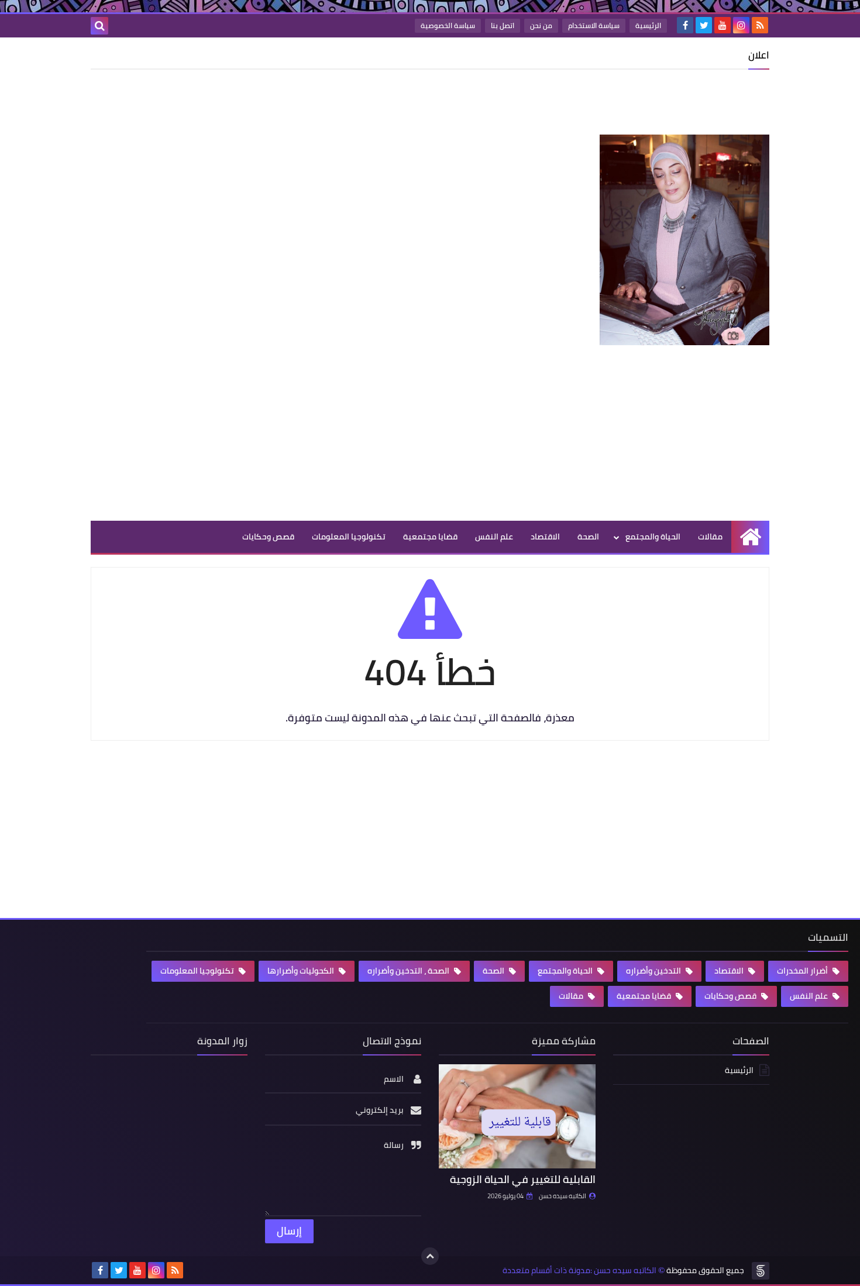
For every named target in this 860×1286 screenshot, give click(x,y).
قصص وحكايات (268, 536)
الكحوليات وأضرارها (301, 970)
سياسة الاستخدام (594, 25)
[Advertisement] (556, 104)
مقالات (710, 536)
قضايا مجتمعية (430, 536)
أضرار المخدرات (803, 970)
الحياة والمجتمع (652, 536)
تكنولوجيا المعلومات (349, 536)
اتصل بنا (502, 25)
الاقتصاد (545, 536)
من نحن (541, 25)
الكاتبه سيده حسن (562, 1196)
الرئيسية (648, 25)
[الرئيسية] (750, 537)
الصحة (588, 536)
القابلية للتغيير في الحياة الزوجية (523, 1179)
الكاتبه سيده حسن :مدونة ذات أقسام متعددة (579, 1270)
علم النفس (494, 536)
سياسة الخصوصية (448, 25)
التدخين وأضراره (654, 970)
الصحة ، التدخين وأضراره (409, 970)
